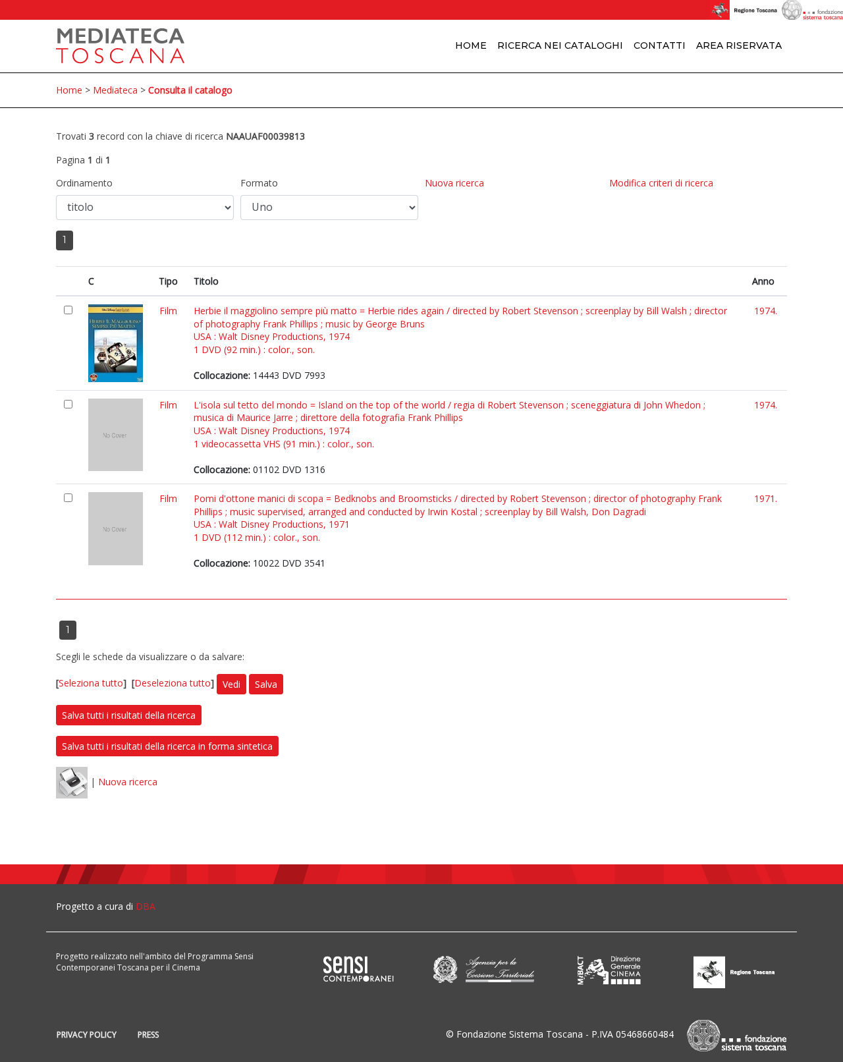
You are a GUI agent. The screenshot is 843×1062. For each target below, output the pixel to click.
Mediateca (115, 90)
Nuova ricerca (454, 183)
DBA (145, 906)
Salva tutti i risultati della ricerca (129, 715)
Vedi (231, 684)
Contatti (660, 45)
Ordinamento (84, 183)
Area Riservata (739, 45)
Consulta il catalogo (190, 90)
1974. (765, 310)
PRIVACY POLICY (87, 1034)
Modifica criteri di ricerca (661, 183)
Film (168, 310)
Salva (266, 684)
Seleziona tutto (91, 683)
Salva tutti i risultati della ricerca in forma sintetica (167, 746)
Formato (259, 183)
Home (471, 45)
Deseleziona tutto (172, 683)
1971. (765, 498)
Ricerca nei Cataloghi (560, 45)
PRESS (148, 1034)
